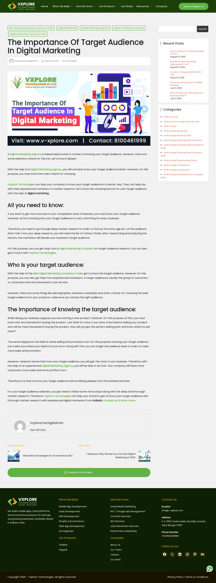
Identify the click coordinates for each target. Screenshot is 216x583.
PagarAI (63, 549)
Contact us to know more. (119, 400)
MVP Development (69, 516)
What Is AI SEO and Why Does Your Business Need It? (186, 94)
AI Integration (66, 531)
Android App (170, 126)
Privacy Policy (175, 577)
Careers (114, 554)
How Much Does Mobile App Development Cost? (183, 63)
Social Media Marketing (123, 506)
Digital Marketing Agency (95, 28)
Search (203, 29)
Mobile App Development (73, 506)
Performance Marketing (123, 531)
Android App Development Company (183, 140)
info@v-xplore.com (172, 510)
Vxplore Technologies (21, 184)
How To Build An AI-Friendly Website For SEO (187, 52)
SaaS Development (69, 511)
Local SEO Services (120, 516)
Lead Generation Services (124, 526)
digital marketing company (129, 28)
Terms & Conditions (196, 577)
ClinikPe (63, 544)
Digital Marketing (67, 28)
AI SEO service (171, 116)
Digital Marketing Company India (28, 34)
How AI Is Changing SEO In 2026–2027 (186, 73)
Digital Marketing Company (76, 248)
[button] (193, 6)
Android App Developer (176, 130)
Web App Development (72, 526)
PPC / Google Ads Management (127, 511)
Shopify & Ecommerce (71, 521)
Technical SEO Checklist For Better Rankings (186, 83)
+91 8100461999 (170, 536)
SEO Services (117, 521)
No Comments (70, 61)
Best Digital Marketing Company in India (31, 28)
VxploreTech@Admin (46, 423)
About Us (115, 544)
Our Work (115, 559)
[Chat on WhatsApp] (210, 569)
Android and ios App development (181, 121)
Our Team (116, 549)
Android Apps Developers (177, 169)
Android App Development (177, 135)
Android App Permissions (177, 165)
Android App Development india (180, 160)
